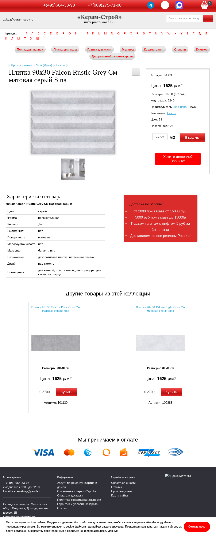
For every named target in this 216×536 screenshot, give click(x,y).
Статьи (62, 508)
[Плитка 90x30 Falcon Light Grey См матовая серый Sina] (160, 343)
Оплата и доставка (70, 495)
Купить (66, 392)
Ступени (180, 49)
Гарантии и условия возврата (77, 504)
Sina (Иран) (44, 65)
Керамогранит (154, 49)
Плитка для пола (65, 49)
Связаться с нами (123, 482)
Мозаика (128, 49)
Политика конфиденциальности (79, 499)
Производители (21, 65)
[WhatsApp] (165, 5)
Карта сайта (119, 495)
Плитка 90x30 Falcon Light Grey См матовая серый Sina (160, 309)
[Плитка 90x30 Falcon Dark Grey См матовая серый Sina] (55, 343)
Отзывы (116, 487)
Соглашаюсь (196, 526)
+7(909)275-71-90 (105, 5)
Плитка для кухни (99, 49)
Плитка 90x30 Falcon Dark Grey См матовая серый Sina (55, 309)
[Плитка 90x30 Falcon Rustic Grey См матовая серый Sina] (73, 122)
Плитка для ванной (30, 49)
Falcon (60, 65)
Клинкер (202, 49)
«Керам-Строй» (100, 17)
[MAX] (179, 5)
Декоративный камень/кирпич (112, 56)
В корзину (192, 137)
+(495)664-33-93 (59, 5)
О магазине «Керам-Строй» (76, 491)
